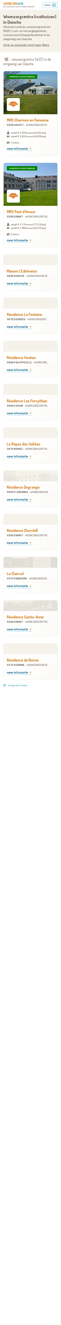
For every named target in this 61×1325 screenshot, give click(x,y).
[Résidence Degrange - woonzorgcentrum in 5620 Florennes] (30, 476)
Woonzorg (13, 3)
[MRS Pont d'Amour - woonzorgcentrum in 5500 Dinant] (30, 184)
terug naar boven (17, 685)
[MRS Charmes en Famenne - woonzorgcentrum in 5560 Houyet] (30, 92)
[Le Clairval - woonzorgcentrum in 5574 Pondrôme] (30, 562)
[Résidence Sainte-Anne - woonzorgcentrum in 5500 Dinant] (30, 605)
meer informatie (17, 148)
